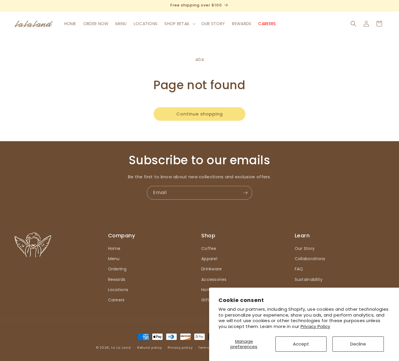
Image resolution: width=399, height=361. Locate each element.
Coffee (208, 248)
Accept (301, 344)
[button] (179, 24)
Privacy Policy (315, 326)
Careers (116, 300)
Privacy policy (180, 347)
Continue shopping (199, 114)
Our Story (305, 248)
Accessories (213, 279)
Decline (358, 344)
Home (114, 248)
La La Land (121, 347)
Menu (114, 259)
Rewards (117, 279)
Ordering (117, 269)
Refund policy (149, 347)
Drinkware (211, 269)
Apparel (209, 259)
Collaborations (310, 259)
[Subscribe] (245, 193)
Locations (118, 290)
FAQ (299, 269)
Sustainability (309, 279)
